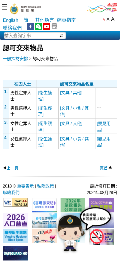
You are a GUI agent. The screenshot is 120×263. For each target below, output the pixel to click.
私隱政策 (45, 186)
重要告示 (25, 186)
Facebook (30, 26)
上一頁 (12, 168)
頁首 (104, 168)
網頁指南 (66, 20)
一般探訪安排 (15, 58)
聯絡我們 (12, 28)
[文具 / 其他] (71, 92)
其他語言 (44, 20)
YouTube (46, 26)
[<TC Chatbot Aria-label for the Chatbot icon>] (84, 233)
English (10, 20)
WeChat (38, 26)
